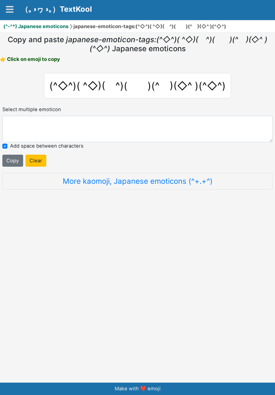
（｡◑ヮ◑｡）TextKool (56, 9)
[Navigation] (9, 9)
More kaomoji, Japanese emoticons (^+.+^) (138, 180)
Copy (12, 161)
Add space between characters (47, 146)
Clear (36, 161)
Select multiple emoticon (31, 109)
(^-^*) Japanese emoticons (35, 26)
